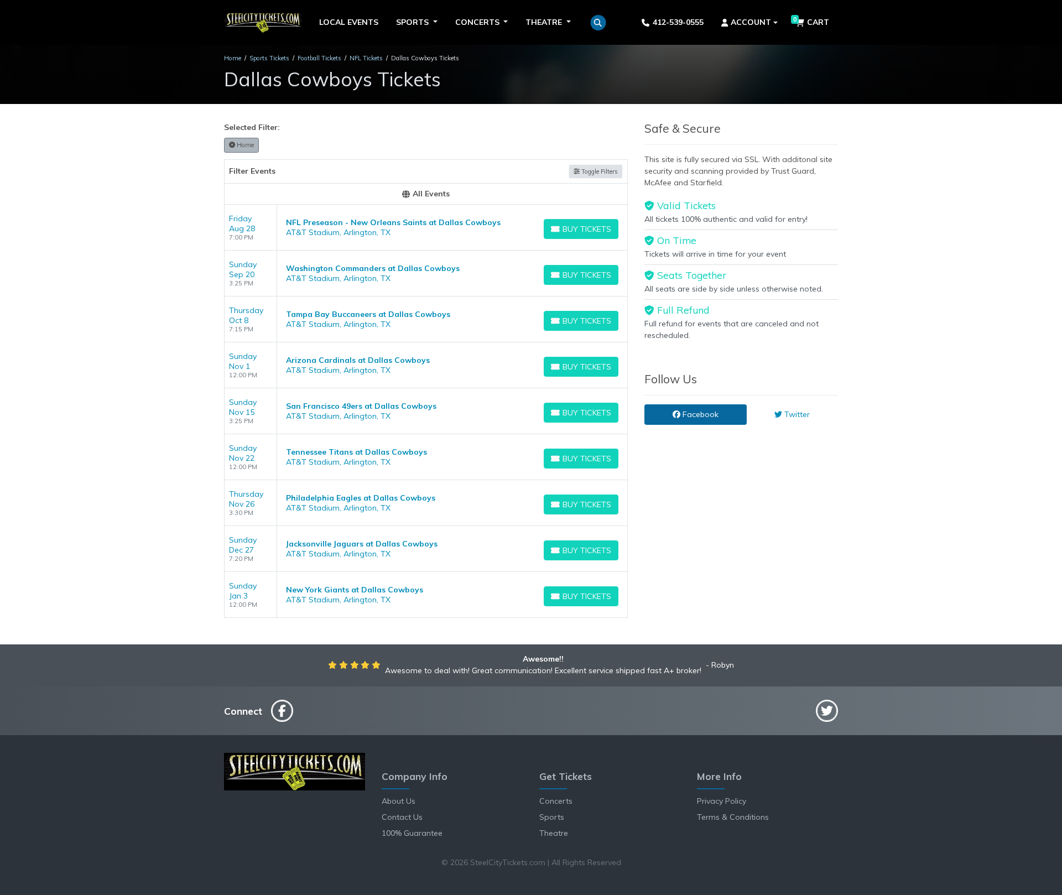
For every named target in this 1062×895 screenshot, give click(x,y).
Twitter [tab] (796, 414)
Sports (551, 817)
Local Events (348, 22)
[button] (598, 23)
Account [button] (751, 22)
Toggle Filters (599, 171)
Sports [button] (413, 22)
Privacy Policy (721, 801)
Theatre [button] (544, 22)
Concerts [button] (478, 22)
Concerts (555, 801)
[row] (426, 228)
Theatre (553, 833)
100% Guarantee (412, 833)
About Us (398, 801)
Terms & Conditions (733, 817)
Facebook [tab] (699, 414)
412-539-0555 (678, 22)
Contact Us (402, 817)
